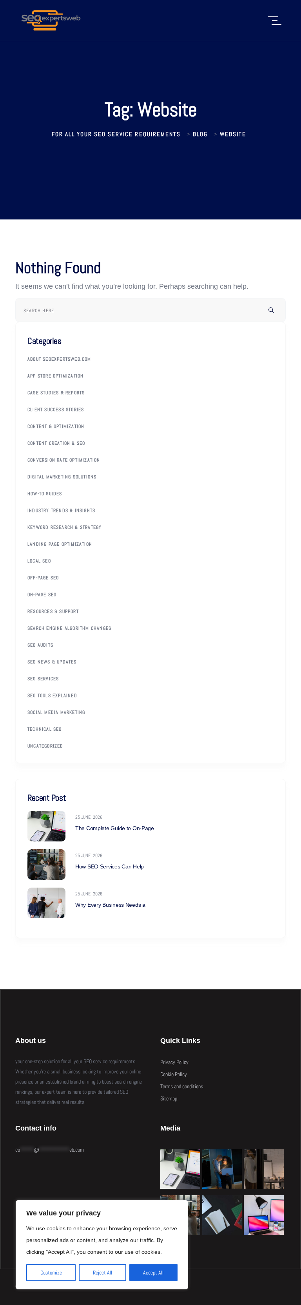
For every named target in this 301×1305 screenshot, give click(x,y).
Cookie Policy (173, 1074)
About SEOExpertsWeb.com (59, 359)
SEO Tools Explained (52, 695)
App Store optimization (55, 376)
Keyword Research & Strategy (64, 527)
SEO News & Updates (52, 662)
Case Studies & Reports (56, 393)
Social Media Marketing (56, 712)
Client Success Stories (55, 409)
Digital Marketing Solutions (61, 477)
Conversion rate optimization (63, 460)
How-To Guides (44, 494)
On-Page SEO (41, 594)
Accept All (153, 1272)
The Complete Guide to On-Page (114, 828)
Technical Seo (44, 729)
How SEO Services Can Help (109, 866)
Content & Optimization (55, 426)
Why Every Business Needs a (110, 905)
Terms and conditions (181, 1086)
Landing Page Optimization (59, 544)
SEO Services (43, 679)
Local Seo (39, 561)
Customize (51, 1272)
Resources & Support (53, 611)
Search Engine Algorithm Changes (69, 628)
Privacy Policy (174, 1062)
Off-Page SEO (43, 578)
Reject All (102, 1272)
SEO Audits (40, 645)
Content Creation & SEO (56, 443)
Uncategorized (45, 746)
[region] (102, 1244)
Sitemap (168, 1098)
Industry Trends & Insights (61, 510)
